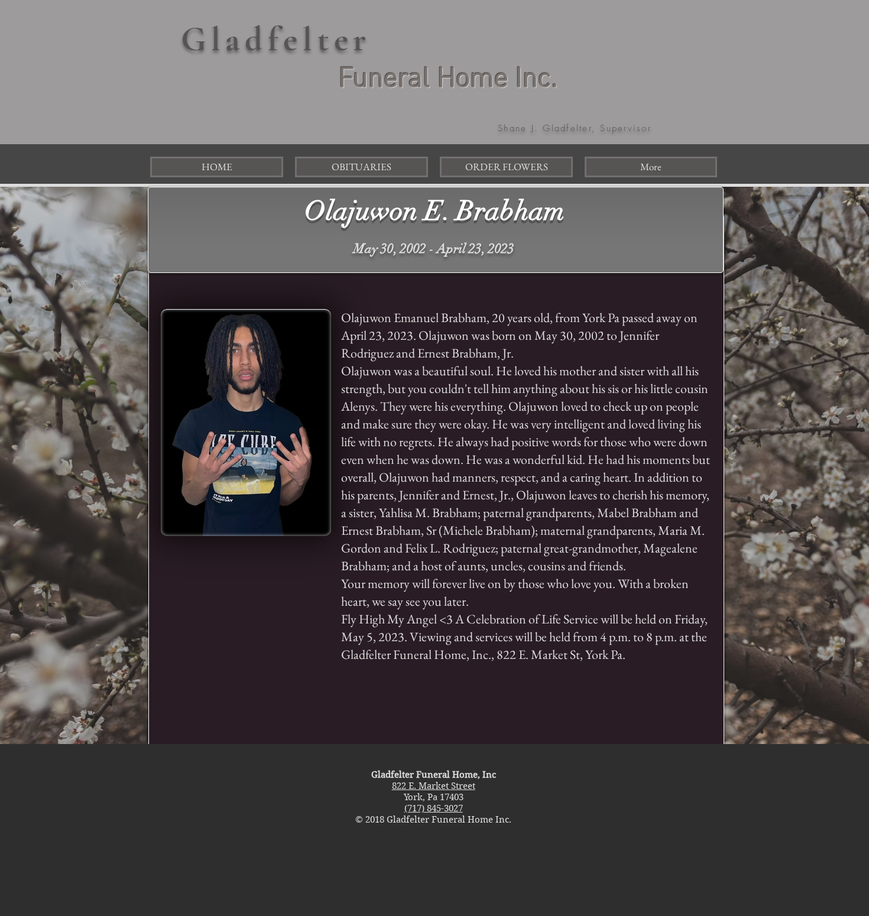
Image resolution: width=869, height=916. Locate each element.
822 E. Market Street (433, 786)
